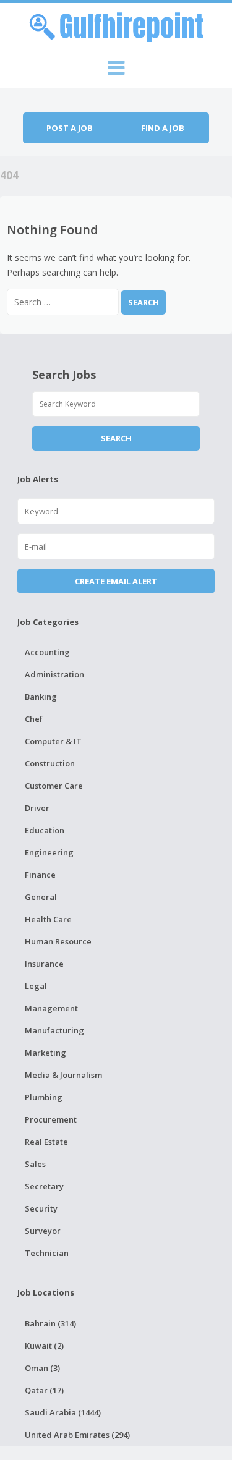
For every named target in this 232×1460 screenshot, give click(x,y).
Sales (35, 1163)
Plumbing (43, 1097)
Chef (34, 718)
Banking (41, 696)
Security (41, 1208)
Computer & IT (53, 741)
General (41, 896)
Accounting (47, 652)
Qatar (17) (44, 1390)
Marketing (45, 1052)
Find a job (162, 128)
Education (44, 830)
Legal (36, 985)
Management (51, 1008)
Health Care (48, 919)
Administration (54, 674)
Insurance (44, 963)
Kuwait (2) (44, 1345)
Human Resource (58, 941)
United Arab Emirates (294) (77, 1434)
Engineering (49, 852)
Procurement (51, 1119)
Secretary (44, 1186)
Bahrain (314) (50, 1323)
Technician (47, 1252)
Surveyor (43, 1230)
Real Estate (46, 1141)
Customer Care (54, 785)
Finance (40, 874)
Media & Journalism (63, 1074)
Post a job (69, 128)
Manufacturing (54, 1030)
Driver (37, 807)
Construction (50, 763)
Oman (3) (42, 1367)
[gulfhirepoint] (116, 25)
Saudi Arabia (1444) (63, 1412)
